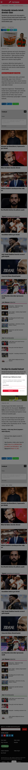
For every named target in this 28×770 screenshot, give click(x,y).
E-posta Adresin (6, 385)
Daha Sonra (22, 390)
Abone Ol (10, 390)
